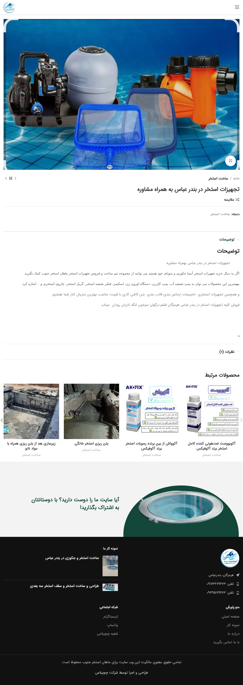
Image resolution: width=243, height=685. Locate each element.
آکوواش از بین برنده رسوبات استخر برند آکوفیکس (151, 446)
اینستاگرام (110, 616)
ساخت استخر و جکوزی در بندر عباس (72, 558)
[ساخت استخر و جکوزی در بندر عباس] (110, 566)
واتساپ (112, 625)
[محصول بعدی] (6, 178)
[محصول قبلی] (15, 178)
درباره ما (233, 633)
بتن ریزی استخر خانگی (91, 443)
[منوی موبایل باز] (237, 7)
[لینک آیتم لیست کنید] (182, 583)
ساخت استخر (218, 178)
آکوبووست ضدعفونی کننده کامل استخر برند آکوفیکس (211, 446)
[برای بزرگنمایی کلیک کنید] (230, 161)
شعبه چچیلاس (107, 633)
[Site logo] (9, 7)
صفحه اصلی (230, 616)
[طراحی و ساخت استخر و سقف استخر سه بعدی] (110, 587)
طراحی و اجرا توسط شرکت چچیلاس (121, 673)
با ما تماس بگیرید (226, 642)
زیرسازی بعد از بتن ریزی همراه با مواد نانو (31, 446)
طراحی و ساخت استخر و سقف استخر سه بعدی (64, 586)
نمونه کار (233, 625)
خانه (236, 178)
